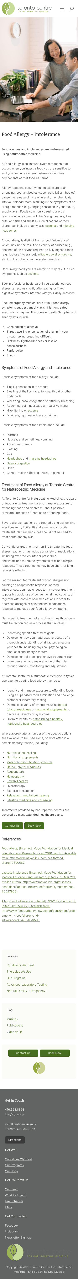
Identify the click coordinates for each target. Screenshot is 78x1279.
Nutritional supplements (22, 757)
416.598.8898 (15, 1109)
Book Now (34, 825)
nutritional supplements (51, 709)
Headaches (15, 458)
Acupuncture (16, 771)
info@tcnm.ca (14, 1114)
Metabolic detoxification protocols (29, 762)
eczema (51, 225)
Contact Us (12, 825)
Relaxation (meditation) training (28, 795)
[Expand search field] (71, 8)
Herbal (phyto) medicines (24, 767)
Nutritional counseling (21, 752)
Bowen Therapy (17, 781)
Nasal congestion (18, 463)
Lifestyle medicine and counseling (29, 800)
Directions (14, 1139)
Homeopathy (15, 776)
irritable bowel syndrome (54, 254)
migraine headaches (42, 458)
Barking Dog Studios (51, 1271)
